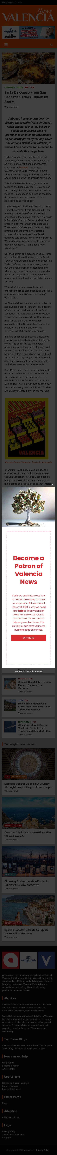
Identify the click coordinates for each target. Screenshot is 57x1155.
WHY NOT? (28, 637)
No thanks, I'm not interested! (28, 671)
